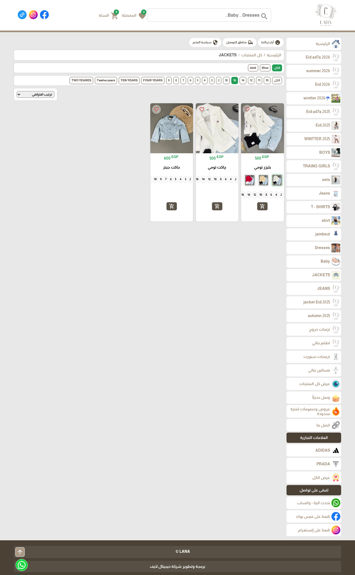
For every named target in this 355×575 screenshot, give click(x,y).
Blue (265, 67)
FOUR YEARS (153, 80)
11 (259, 80)
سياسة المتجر (205, 42)
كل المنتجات (251, 55)
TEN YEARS (129, 80)
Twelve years (106, 80)
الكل (277, 67)
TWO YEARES (81, 80)
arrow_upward (20, 552)
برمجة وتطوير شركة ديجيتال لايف (177, 566)
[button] (134, 15)
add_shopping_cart (262, 206)
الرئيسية (274, 55)
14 (243, 80)
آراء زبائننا (270, 42)
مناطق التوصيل (239, 42)
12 (251, 80)
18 (226, 80)
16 (234, 80)
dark (253, 67)
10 (267, 80)
